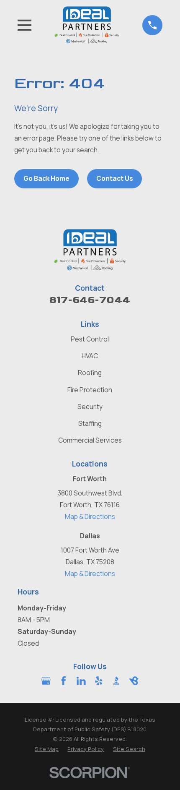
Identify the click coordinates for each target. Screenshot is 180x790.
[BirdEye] (134, 681)
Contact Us (114, 178)
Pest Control (90, 339)
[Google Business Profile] (46, 681)
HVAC (90, 356)
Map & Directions (90, 516)
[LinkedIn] (81, 681)
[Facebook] (63, 681)
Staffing (90, 423)
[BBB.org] (116, 681)
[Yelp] (98, 681)
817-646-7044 (89, 300)
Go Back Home (46, 178)
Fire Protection (89, 390)
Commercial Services (90, 440)
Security (90, 406)
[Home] (87, 25)
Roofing (90, 372)
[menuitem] (47, 749)
